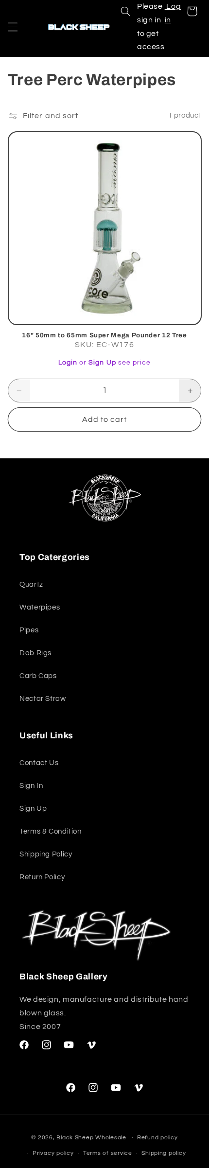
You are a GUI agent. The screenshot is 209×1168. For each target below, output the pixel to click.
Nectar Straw (42, 698)
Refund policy (157, 1137)
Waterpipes (39, 607)
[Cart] (192, 11)
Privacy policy (53, 1153)
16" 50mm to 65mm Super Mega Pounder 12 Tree (104, 335)
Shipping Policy (45, 854)
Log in (173, 13)
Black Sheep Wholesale (91, 1137)
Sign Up (102, 362)
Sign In (31, 785)
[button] (12, 27)
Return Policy (42, 877)
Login (67, 362)
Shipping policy (163, 1153)
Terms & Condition (50, 831)
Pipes (28, 630)
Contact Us (38, 763)
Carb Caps (38, 676)
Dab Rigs (35, 653)
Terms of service (107, 1153)
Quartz (31, 584)
